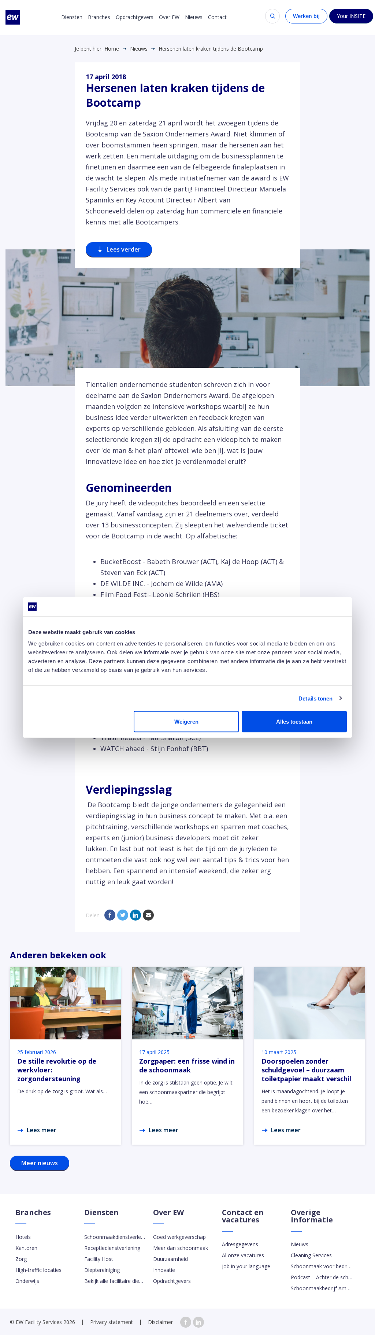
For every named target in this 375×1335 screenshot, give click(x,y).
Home (111, 48)
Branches (99, 17)
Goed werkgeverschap (179, 1236)
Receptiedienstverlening (112, 1247)
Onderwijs (27, 1280)
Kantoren (26, 1247)
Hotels (23, 1236)
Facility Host (98, 1258)
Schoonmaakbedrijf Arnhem (321, 1288)
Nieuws (194, 17)
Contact (217, 17)
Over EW (169, 17)
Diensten (71, 17)
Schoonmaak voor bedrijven (321, 1266)
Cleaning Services (311, 1255)
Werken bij (306, 15)
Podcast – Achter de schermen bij (321, 1277)
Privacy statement (111, 1321)
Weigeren (186, 721)
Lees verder (124, 249)
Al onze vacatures (243, 1255)
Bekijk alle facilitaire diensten (115, 1280)
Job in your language (246, 1266)
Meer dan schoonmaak (180, 1247)
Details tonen (315, 698)
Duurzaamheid (170, 1258)
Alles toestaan (294, 721)
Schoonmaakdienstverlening (115, 1236)
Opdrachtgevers (134, 17)
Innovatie (164, 1269)
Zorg (21, 1258)
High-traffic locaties (38, 1269)
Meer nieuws (39, 1163)
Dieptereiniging (102, 1269)
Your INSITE (351, 15)
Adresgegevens (240, 1244)
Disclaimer (160, 1321)
